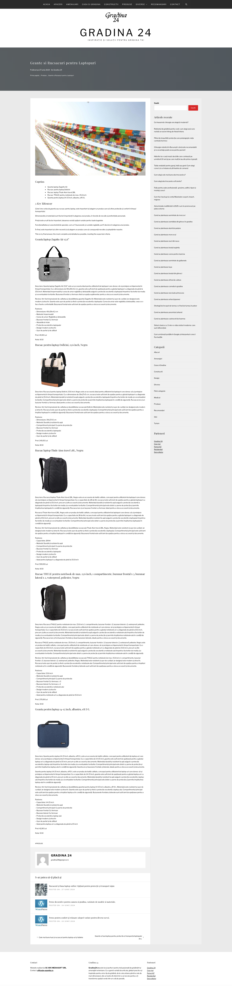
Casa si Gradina (91, 4)
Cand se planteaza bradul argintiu (167, 248)
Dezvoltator (158, 452)
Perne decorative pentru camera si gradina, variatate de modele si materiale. (82, 902)
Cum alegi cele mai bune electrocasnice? (170, 175)
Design (156, 378)
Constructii (111, 4)
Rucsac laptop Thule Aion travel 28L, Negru (59, 450)
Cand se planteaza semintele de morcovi (169, 215)
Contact (175, 4)
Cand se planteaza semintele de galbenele (170, 260)
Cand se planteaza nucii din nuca (166, 241)
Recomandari (159, 4)
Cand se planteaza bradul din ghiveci (168, 273)
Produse (127, 4)
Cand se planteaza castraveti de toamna (169, 319)
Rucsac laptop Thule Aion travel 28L (61, 192)
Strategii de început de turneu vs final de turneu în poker (175, 306)
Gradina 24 (116, 33)
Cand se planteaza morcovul (165, 235)
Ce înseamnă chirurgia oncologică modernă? (171, 122)
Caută (156, 103)
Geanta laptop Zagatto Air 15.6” (52, 239)
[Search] (186, 4)
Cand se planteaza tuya (163, 267)
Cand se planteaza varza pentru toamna (169, 254)
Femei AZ (157, 447)
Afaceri (58, 4)
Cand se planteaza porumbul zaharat (168, 312)
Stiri (155, 417)
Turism (156, 423)
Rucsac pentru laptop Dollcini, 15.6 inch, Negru (61, 344)
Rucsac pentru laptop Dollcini (58, 189)
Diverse (140, 4)
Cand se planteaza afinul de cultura (167, 280)
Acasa (46, 4)
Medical (157, 397)
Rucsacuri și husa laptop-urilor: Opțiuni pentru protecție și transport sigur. (82, 886)
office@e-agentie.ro (45, 970)
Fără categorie (159, 391)
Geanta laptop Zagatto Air (57, 187)
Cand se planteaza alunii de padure (167, 228)
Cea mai (157, 444)
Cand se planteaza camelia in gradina (168, 286)
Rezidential (158, 449)
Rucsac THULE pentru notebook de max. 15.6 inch (66, 195)
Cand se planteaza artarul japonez (167, 299)
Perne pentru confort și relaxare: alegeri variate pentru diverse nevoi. (79, 917)
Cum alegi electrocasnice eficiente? (168, 181)
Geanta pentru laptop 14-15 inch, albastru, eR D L (66, 198)
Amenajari (72, 4)
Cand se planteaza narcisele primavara (169, 293)
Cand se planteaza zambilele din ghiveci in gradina (173, 222)
